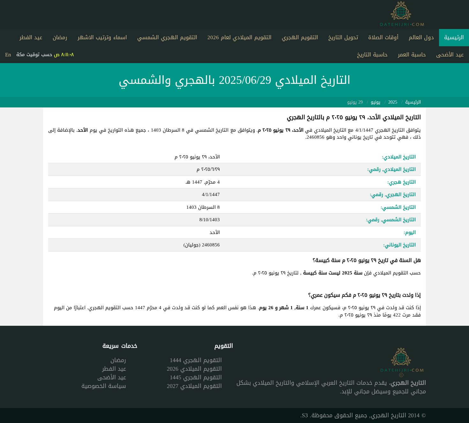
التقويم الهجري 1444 (196, 360)
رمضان (60, 37)
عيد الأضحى (450, 54)
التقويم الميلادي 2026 (194, 368)
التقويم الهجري (300, 37)
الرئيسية (454, 37)
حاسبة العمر (412, 54)
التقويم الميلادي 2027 (194, 386)
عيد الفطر (30, 37)
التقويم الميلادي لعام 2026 (239, 37)
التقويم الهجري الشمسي (167, 37)
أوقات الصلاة (383, 37)
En (8, 54)
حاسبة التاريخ (372, 54)
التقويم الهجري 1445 (196, 377)
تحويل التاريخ (343, 37)
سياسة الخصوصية (103, 386)
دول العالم (421, 37)
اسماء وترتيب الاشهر (102, 37)
